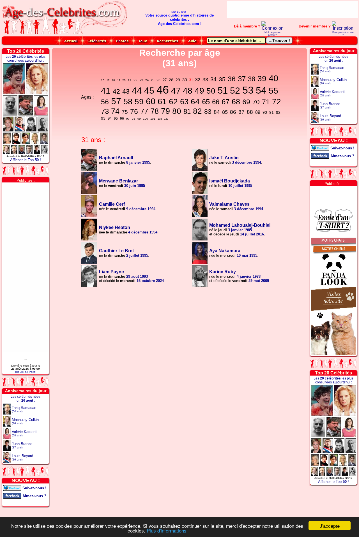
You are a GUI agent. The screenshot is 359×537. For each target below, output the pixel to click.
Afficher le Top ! (25, 160)
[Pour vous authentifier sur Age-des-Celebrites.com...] (272, 28)
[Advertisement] (292, 9)
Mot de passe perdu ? (272, 33)
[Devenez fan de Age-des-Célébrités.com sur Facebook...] (12, 495)
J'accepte (330, 525)
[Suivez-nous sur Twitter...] (12, 487)
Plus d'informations (167, 530)
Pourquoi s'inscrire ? (343, 33)
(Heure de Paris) (25, 371)
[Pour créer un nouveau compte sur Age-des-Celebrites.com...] (343, 28)
